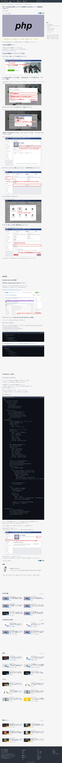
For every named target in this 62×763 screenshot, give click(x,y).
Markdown (56, 38)
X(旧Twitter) (39, 757)
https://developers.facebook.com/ (8, 50)
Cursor (56, 36)
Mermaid (53, 38)
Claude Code (48, 36)
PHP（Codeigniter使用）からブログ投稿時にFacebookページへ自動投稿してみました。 (19, 4)
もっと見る (41, 593)
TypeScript (54, 35)
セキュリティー (11, 667)
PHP (5, 13)
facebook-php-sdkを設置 (51, 28)
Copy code (41, 332)
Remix (32, 674)
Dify (58, 36)
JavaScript (37, 667)
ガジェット (11, 686)
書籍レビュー (19, 1)
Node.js (57, 35)
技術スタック (25, 1)
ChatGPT (52, 36)
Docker (48, 38)
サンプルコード (49, 32)
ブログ (14, 1)
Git (50, 38)
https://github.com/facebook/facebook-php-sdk (11, 289)
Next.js (15, 667)
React (50, 35)
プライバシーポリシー (56, 753)
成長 (31, 734)
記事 (10, 1)
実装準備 (48, 27)
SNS (3, 13)
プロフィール (39, 753)
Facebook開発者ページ (50, 24)
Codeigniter (9, 13)
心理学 (10, 734)
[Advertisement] (15, 267)
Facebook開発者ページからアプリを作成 (53, 25)
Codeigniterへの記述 (50, 29)
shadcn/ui (11, 674)
